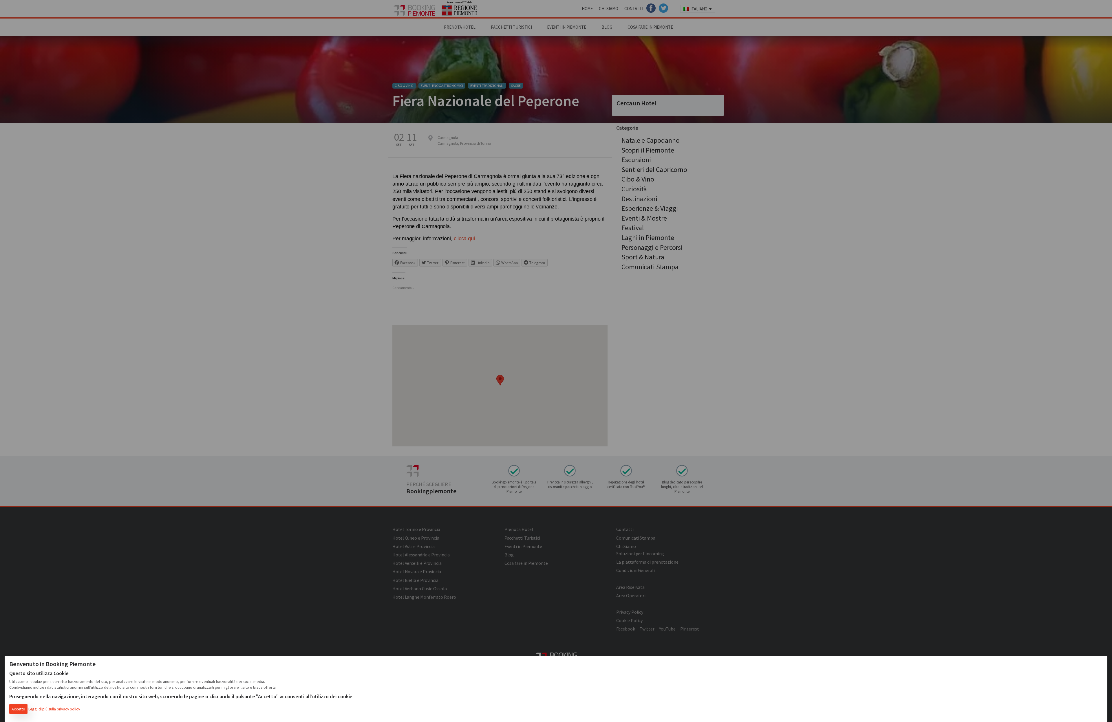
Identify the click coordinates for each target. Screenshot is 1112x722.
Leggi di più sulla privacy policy (54, 709)
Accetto (18, 709)
